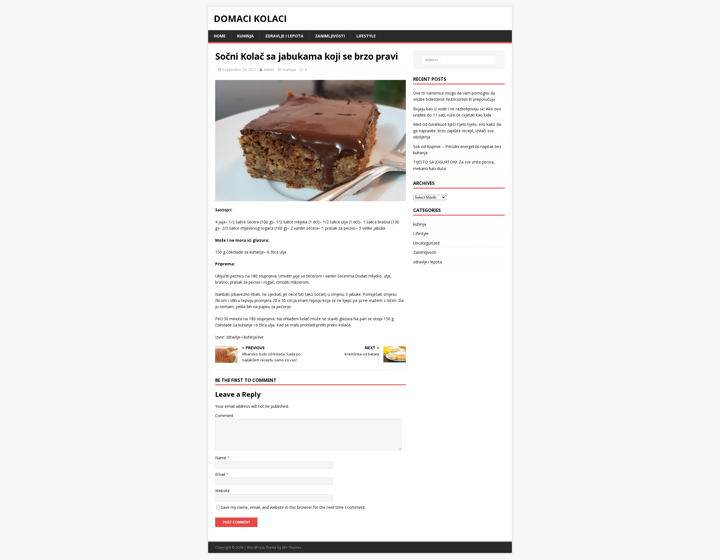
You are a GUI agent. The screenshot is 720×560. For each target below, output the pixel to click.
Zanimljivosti (330, 36)
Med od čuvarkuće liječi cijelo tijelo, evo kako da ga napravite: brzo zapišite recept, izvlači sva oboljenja (457, 131)
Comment (224, 415)
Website (222, 490)
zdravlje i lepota (284, 36)
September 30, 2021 (239, 69)
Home (220, 36)
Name (221, 457)
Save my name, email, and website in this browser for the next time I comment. (293, 507)
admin (269, 69)
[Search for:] (459, 60)
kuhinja (245, 36)
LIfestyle (366, 36)
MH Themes (291, 547)
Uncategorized (426, 243)
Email (220, 474)
